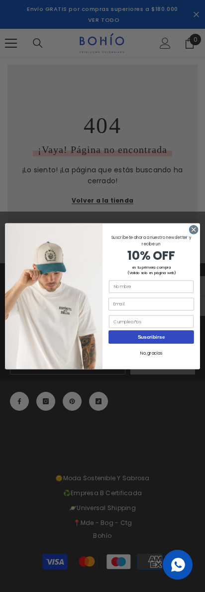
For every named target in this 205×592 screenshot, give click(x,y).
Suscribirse (151, 336)
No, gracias (151, 353)
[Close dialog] (193, 229)
